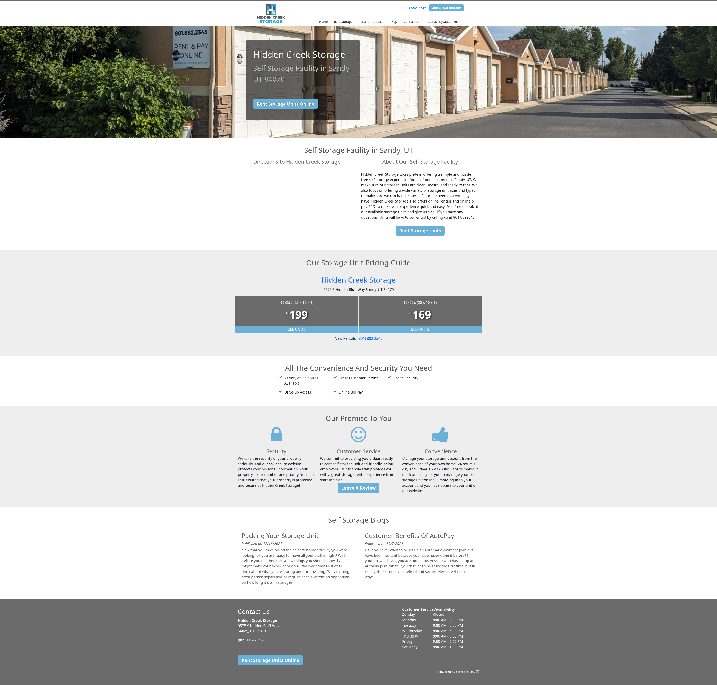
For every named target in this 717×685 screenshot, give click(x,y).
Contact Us (411, 22)
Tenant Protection (371, 22)
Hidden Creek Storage (359, 280)
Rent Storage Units (420, 230)
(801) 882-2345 (413, 7)
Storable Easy (466, 671)
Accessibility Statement (442, 22)
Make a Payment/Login (446, 8)
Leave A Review (358, 488)
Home (323, 22)
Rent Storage (343, 22)
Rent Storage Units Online (285, 104)
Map (394, 22)
